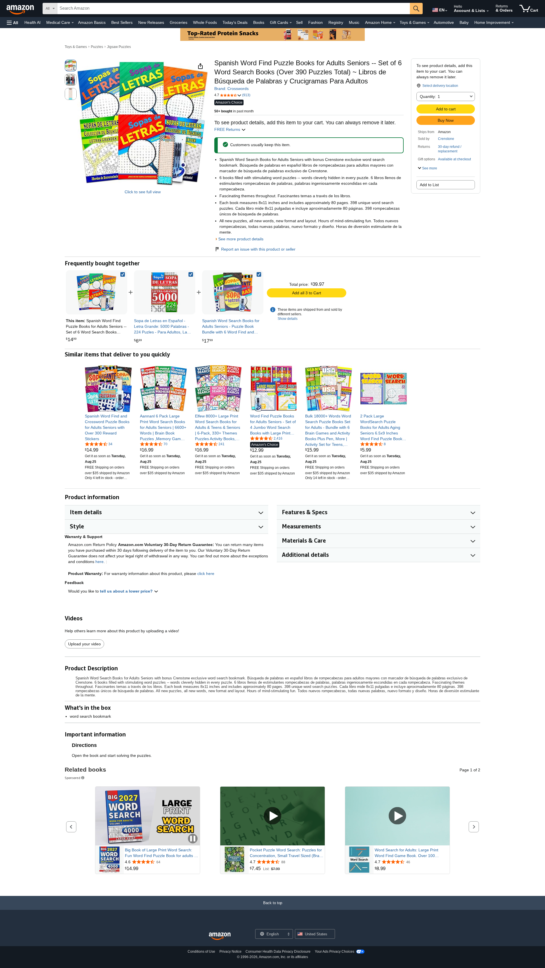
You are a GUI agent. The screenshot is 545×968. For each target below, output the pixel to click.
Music (354, 22)
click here (205, 573)
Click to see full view (143, 192)
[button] (12, 22)
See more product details (240, 239)
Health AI (32, 22)
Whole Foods (205, 22)
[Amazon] (21, 8)
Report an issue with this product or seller (258, 249)
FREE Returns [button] (227, 129)
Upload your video (84, 644)
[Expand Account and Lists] (488, 11)
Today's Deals (235, 22)
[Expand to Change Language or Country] (446, 10)
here (99, 561)
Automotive (444, 22)
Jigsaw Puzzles (119, 47)
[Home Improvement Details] (513, 22)
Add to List (429, 184)
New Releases (151, 22)
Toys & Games (76, 47)
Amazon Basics (92, 22)
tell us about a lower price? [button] (127, 591)
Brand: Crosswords (231, 88)
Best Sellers (122, 22)
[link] (165, 292)
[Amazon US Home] (219, 936)
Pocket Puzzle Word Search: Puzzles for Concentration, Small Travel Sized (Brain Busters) (286, 853)
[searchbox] (233, 8)
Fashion (315, 22)
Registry (335, 22)
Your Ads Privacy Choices (334, 952)
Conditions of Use (201, 952)
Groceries (178, 22)
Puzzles (97, 47)
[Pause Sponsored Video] (193, 839)
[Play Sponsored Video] (272, 816)
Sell (299, 22)
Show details (287, 319)
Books (258, 22)
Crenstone (446, 139)
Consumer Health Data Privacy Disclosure (278, 952)
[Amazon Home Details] (394, 22)
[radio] (70, 65)
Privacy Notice (230, 952)
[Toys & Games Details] (428, 22)
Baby (464, 22)
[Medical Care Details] (73, 22)
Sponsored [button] (72, 778)
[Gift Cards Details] (291, 22)
